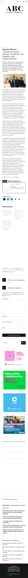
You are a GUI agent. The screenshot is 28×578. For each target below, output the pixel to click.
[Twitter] (4, 189)
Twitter (17, 1)
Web (3, 327)
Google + (23, 1)
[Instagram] (6, 191)
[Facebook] (6, 189)
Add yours (10, 282)
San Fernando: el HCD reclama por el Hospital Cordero (7, 212)
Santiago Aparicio (19, 270)
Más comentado (22, 505)
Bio (5, 181)
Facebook (20, 1)
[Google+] (8, 189)
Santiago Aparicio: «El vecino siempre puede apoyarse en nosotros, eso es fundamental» (7, 225)
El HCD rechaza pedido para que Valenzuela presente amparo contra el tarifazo (18, 214)
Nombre (4, 316)
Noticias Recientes (6, 505)
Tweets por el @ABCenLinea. (9, 499)
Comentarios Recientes (14, 505)
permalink (12, 271)
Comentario (5, 298)
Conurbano (5, 47)
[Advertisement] (14, 30)
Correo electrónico (7, 322)
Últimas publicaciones (15, 181)
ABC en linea (15, 184)
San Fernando (10, 270)
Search (26, 1)
